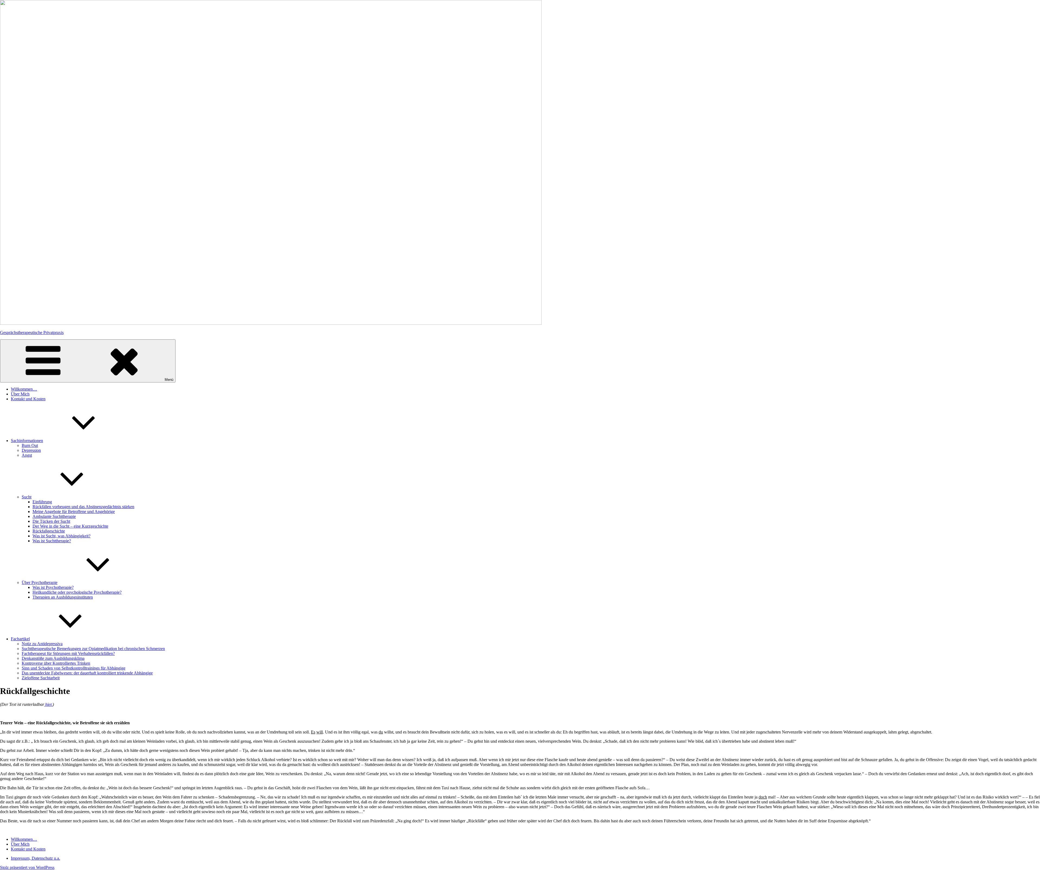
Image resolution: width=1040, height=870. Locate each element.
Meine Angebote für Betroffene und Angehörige (73, 511)
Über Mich (20, 394)
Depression (31, 450)
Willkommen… (24, 389)
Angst (27, 455)
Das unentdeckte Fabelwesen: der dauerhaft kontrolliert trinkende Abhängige (87, 673)
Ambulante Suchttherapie (54, 516)
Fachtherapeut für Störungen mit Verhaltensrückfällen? (68, 653)
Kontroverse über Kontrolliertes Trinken (56, 663)
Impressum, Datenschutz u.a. (35, 858)
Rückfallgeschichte (48, 531)
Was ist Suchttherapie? (51, 540)
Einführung (42, 501)
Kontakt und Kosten (28, 399)
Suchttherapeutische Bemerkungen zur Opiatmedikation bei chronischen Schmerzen (93, 648)
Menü (169, 380)
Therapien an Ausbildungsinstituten (62, 597)
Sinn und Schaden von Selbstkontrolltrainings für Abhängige (73, 668)
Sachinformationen (27, 440)
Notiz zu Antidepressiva (42, 643)
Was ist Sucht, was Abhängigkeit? (61, 536)
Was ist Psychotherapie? (53, 587)
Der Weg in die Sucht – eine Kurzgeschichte (70, 526)
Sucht (26, 497)
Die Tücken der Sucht (51, 521)
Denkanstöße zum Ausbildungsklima (53, 658)
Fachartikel (20, 639)
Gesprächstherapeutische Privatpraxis (32, 332)
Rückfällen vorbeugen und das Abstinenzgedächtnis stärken (83, 506)
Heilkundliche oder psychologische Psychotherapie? (77, 592)
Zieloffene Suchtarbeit (41, 678)
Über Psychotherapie (39, 582)
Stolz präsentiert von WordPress (27, 867)
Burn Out (30, 445)
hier (47, 704)
